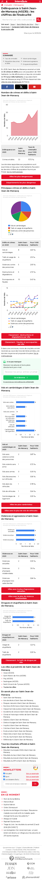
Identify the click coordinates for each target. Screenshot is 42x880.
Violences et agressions (30, 61)
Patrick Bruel (9, 802)
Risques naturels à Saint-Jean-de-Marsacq (19, 703)
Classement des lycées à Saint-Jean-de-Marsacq (21, 709)
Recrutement (31, 850)
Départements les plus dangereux (21, 183)
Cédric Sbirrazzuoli (11, 808)
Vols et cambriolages (29, 58)
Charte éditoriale (27, 847)
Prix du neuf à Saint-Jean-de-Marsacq (17, 737)
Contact (8, 850)
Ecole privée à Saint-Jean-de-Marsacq (17, 731)
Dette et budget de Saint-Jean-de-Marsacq (19, 723)
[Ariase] (11, 877)
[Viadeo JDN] (31, 872)
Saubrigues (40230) (10, 681)
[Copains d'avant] (11, 872)
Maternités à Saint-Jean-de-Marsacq (17, 734)
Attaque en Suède (10, 819)
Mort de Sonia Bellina (12, 799)
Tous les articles (17, 850)
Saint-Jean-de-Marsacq (12, 698)
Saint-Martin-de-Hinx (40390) (14, 676)
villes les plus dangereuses (11, 82)
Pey (36, 24)
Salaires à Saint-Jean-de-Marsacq (15, 720)
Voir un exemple (32, 774)
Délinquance (19, 5)
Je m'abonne (19, 378)
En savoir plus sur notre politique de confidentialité (18, 382)
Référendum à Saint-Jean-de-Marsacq (17, 740)
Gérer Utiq (36, 852)
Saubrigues (5, 27)
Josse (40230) (8, 673)
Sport (7, 777)
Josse (12, 24)
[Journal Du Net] (11, 868)
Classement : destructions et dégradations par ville (21, 336)
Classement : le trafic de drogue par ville (21, 661)
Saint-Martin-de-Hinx (25, 24)
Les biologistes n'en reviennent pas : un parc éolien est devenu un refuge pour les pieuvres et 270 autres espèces (22, 833)
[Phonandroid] (31, 877)
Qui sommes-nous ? (9, 847)
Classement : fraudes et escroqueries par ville (21, 343)
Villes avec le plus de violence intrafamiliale (21, 597)
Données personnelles (9, 852)
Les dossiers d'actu (12, 780)
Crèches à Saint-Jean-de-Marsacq (16, 728)
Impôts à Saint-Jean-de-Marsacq (15, 725)
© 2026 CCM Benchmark (32, 854)
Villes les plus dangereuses (21, 177)
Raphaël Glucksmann (12, 822)
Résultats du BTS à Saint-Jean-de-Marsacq (19, 761)
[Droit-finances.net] (31, 868)
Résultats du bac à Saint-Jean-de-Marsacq (19, 755)
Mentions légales (7, 854)
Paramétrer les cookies (25, 852)
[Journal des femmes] (11, 863)
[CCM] (31, 863)
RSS (25, 850)
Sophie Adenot (9, 805)
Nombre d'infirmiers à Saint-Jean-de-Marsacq (20, 706)
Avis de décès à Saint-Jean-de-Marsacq (18, 700)
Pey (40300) (8, 679)
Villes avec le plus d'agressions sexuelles (21, 590)
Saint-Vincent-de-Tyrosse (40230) (16, 684)
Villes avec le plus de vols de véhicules (21, 511)
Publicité (36, 847)
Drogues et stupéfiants (30, 64)
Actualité (8, 5)
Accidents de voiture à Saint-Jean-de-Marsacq (20, 712)
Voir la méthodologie (15, 172)
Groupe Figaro (18, 854)
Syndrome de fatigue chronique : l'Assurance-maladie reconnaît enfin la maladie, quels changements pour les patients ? (21, 813)
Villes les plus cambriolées (21, 505)
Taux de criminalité (11, 58)
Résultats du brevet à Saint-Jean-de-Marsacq (20, 758)
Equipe (19, 847)
